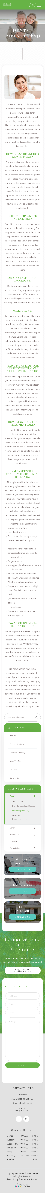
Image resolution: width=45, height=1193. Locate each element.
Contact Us (14, 778)
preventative (15, 848)
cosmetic (13, 841)
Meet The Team (16, 761)
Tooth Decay (17, 801)
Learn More (22, 869)
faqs (12, 796)
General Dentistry (17, 744)
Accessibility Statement (17, 1179)
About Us (13, 736)
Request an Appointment (22, 970)
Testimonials (15, 769)
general (13, 828)
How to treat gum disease (23, 806)
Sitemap (34, 1179)
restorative (14, 835)
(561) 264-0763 (22, 1111)
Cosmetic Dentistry (17, 753)
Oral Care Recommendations (19, 817)
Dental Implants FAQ (20, 811)
